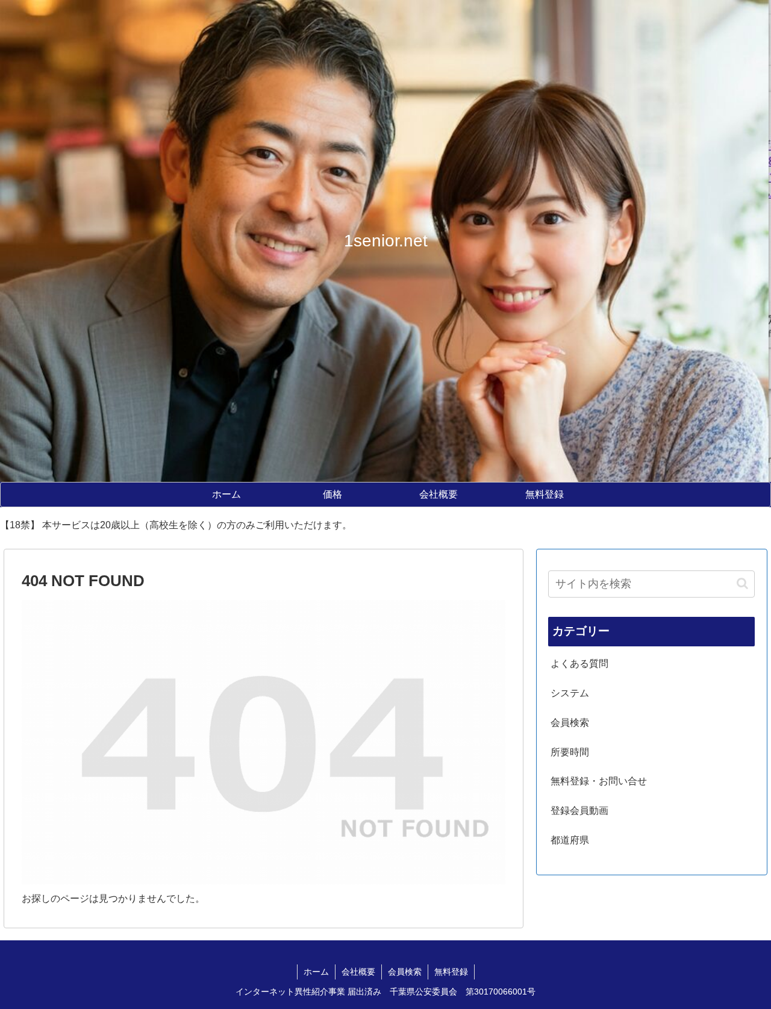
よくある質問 (579, 663)
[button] (742, 583)
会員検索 (570, 722)
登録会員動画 (579, 810)
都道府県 (570, 840)
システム (570, 693)
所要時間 (570, 752)
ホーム (316, 971)
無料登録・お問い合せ (599, 781)
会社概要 (358, 971)
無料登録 (451, 971)
